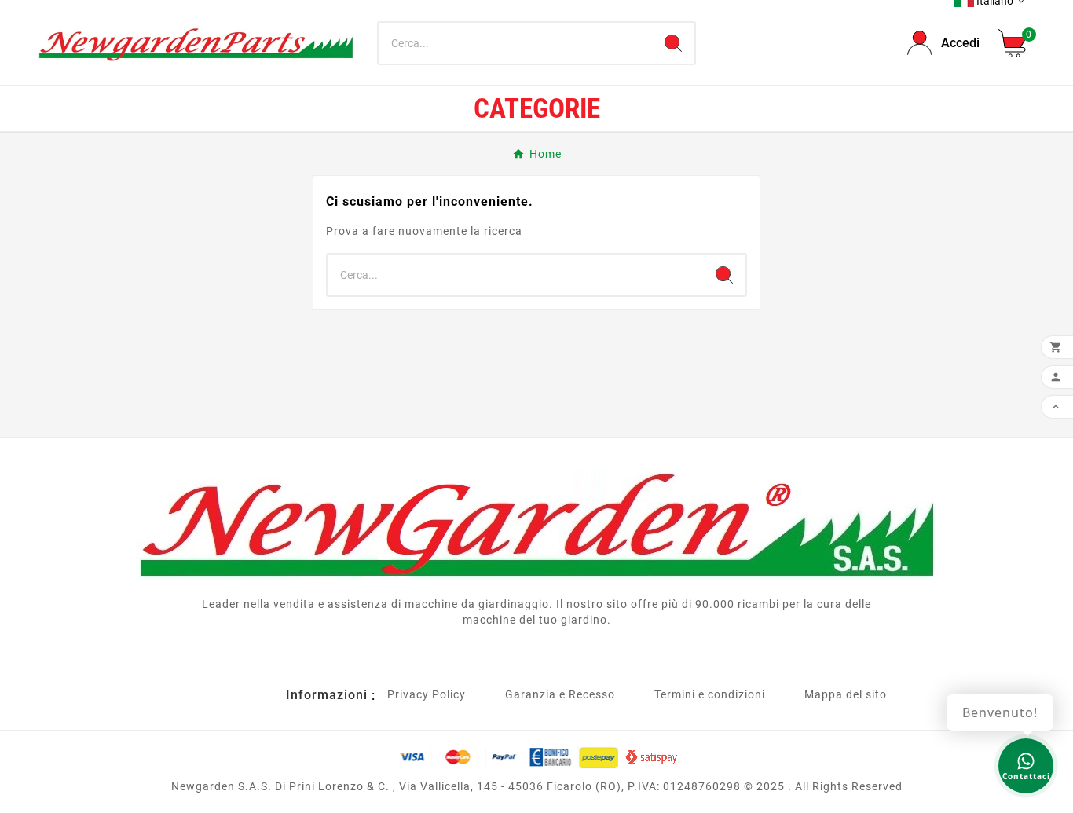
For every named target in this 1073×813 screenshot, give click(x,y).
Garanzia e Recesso (560, 694)
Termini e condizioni (709, 694)
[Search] (673, 43)
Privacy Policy (426, 694)
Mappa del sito (845, 694)
